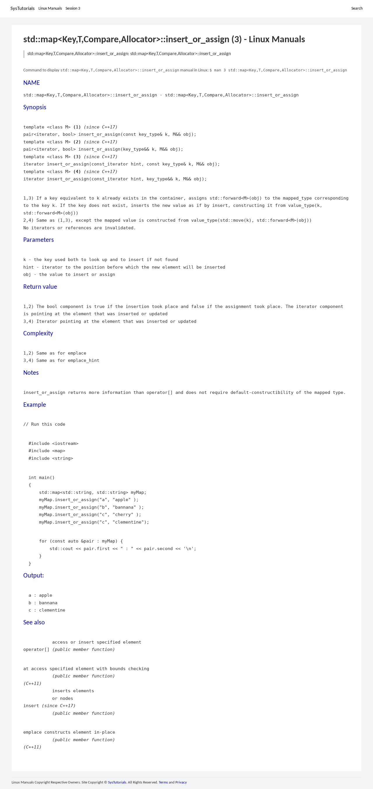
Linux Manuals (50, 8)
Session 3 (73, 8)
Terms (163, 782)
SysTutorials (22, 8)
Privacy (181, 782)
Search (357, 8)
